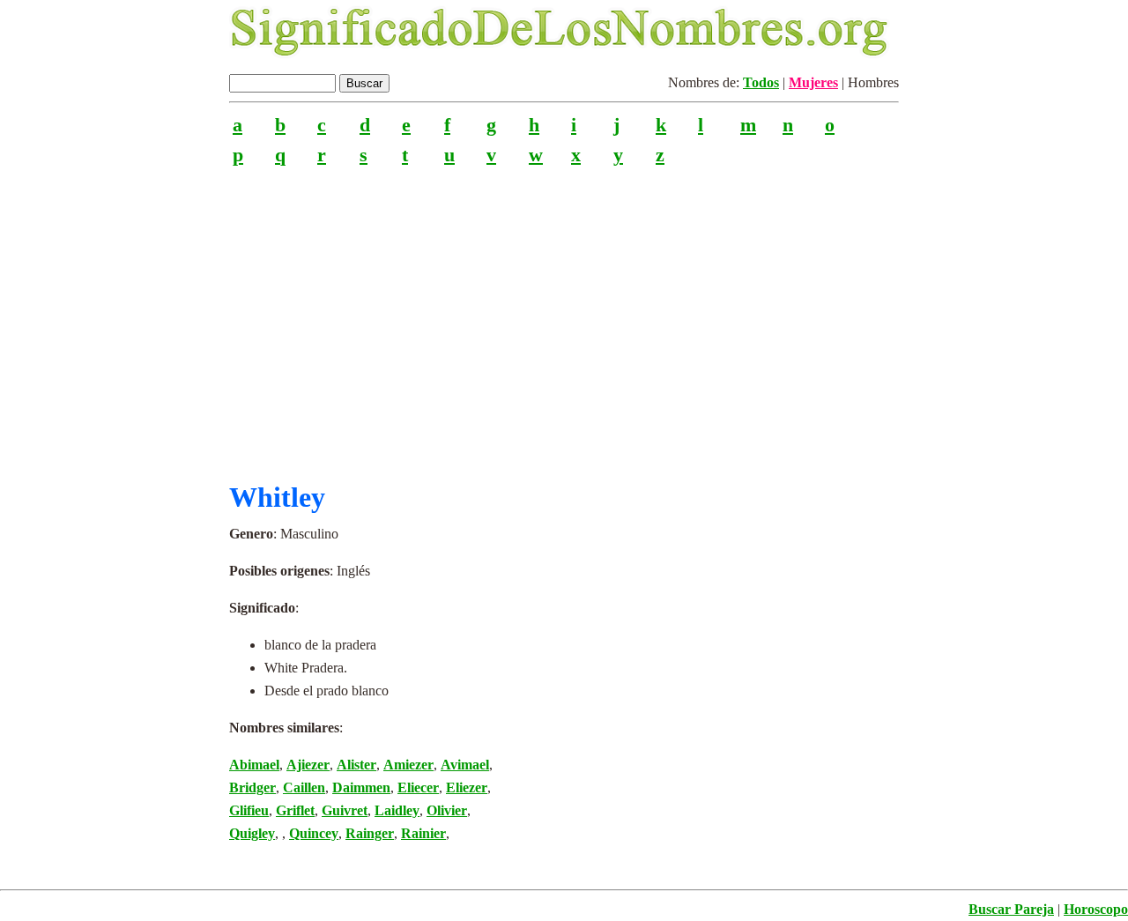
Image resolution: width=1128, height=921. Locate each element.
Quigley (252, 833)
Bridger (252, 787)
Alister (356, 764)
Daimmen (361, 787)
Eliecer (418, 787)
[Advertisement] (564, 316)
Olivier (447, 810)
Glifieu (249, 810)
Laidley (397, 810)
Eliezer (466, 787)
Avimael (465, 764)
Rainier (423, 833)
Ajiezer (308, 764)
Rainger (369, 833)
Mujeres (813, 82)
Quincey (313, 833)
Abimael (254, 764)
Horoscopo (1096, 909)
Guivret (344, 810)
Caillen (304, 787)
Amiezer (408, 764)
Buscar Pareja (1011, 909)
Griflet (295, 810)
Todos (761, 82)
